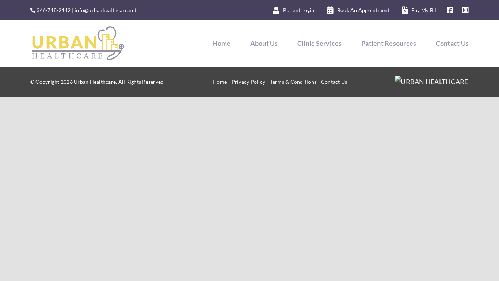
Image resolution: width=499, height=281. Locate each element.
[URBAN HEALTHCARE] (432, 81)
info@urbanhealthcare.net (105, 10)
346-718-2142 (54, 10)
